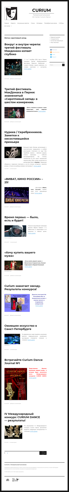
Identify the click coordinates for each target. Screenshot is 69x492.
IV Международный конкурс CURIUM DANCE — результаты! (22, 417)
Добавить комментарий (15, 78)
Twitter (53, 54)
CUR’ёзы (61, 23)
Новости (13, 23)
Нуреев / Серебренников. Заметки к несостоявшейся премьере (23, 137)
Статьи (33, 23)
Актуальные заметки (23, 23)
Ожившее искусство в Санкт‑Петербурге (20, 327)
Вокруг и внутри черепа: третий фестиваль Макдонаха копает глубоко (22, 49)
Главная (6, 23)
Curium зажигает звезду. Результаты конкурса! (22, 287)
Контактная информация (57, 40)
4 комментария (13, 349)
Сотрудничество (55, 39)
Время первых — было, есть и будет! (21, 219)
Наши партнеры (55, 42)
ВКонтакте (54, 49)
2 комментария (13, 442)
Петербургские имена (50, 23)
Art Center (7, 26)
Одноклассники (55, 52)
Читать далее (27, 69)
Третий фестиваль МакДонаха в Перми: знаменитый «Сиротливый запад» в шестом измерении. (20, 95)
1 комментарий (13, 168)
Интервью (39, 23)
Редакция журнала (55, 37)
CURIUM (41, 10)
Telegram (54, 56)
